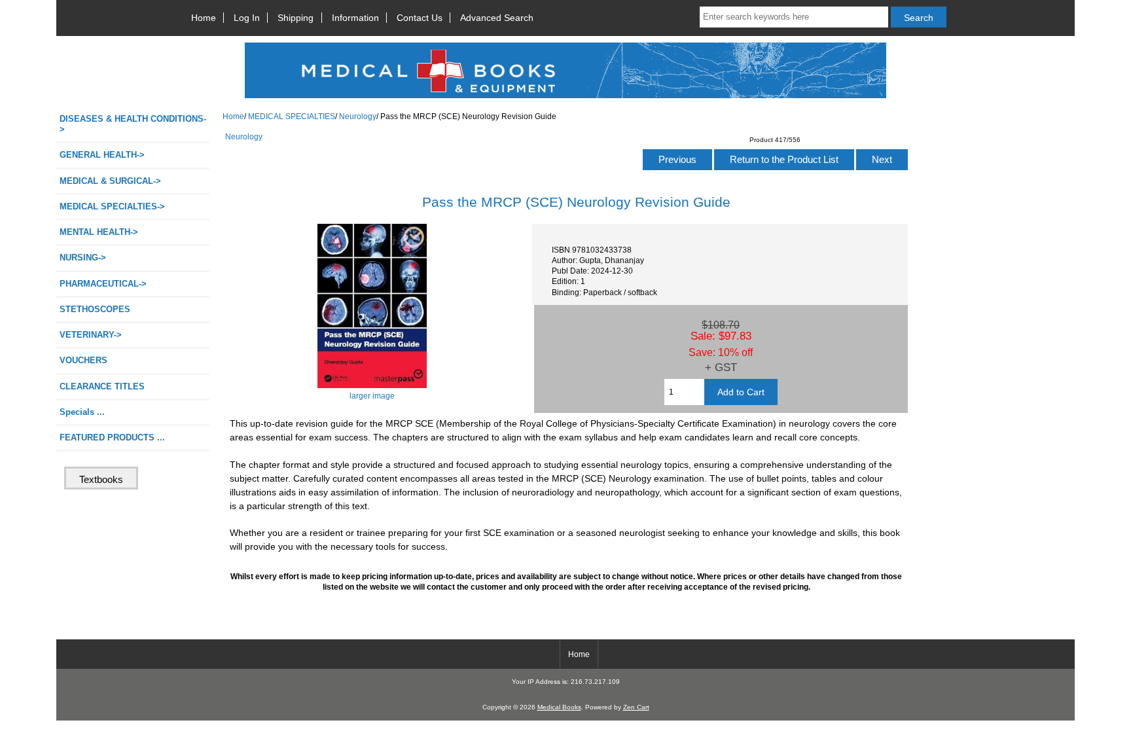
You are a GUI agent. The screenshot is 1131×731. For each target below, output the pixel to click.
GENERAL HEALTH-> (102, 155)
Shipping (296, 17)
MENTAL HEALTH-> (99, 232)
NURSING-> (83, 257)
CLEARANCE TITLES (102, 386)
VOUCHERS (83, 360)
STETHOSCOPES (95, 309)
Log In (247, 17)
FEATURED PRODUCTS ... (112, 437)
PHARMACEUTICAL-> (103, 284)
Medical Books (559, 707)
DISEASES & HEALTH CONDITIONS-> (133, 124)
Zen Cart (636, 707)
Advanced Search (496, 17)
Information (355, 17)
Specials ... (82, 412)
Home (203, 17)
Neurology (357, 116)
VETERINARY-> (91, 335)
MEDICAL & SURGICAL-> (110, 181)
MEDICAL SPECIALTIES (291, 116)
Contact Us (419, 17)
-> (112, 206)
